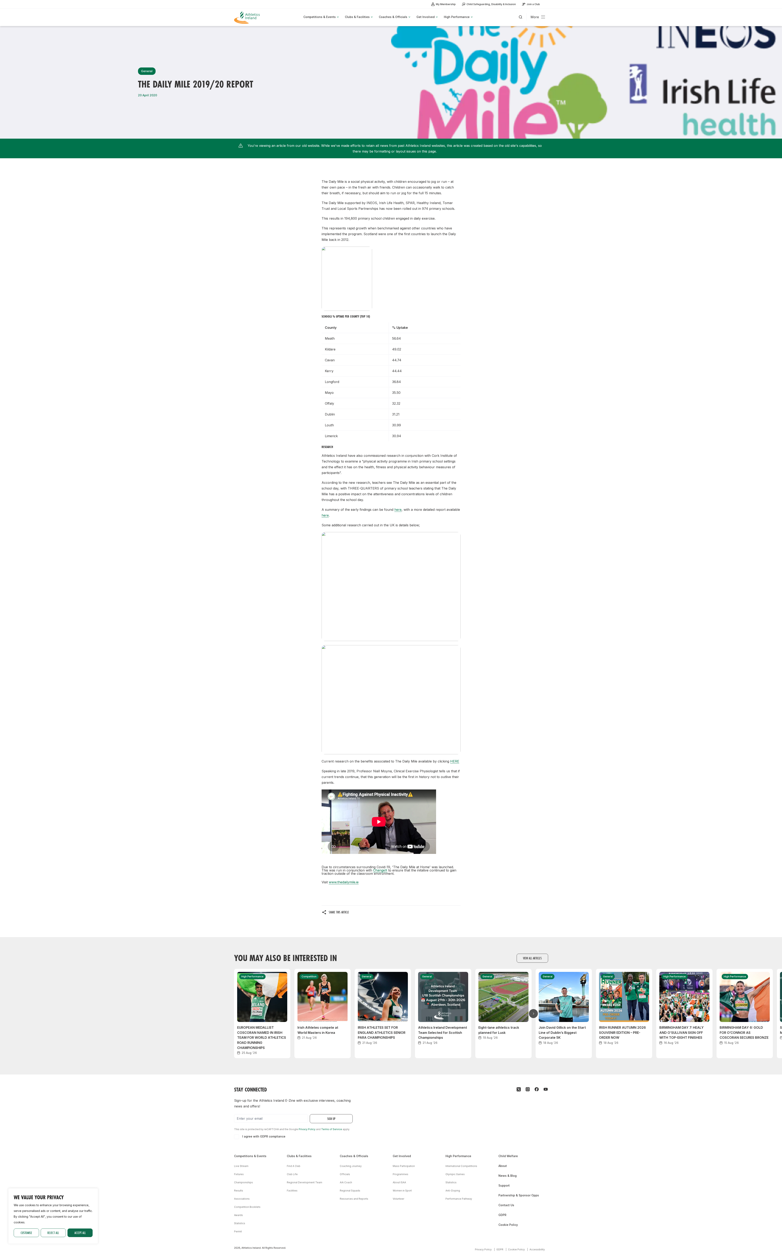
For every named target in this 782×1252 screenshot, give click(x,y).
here (398, 510)
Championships (243, 1182)
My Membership (446, 4)
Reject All (53, 1232)
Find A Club (293, 1166)
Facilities (292, 1190)
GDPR (502, 1215)
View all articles (532, 958)
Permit (238, 1231)
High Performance (458, 1156)
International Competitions (461, 1166)
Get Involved (402, 1156)
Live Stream (241, 1166)
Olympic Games (455, 1174)
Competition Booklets (247, 1206)
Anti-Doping (452, 1190)
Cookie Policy (508, 1224)
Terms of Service (331, 1129)
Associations (242, 1198)
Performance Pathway (458, 1198)
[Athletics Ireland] (247, 17)
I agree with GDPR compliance (263, 1136)
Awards (238, 1215)
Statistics (239, 1223)
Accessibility (537, 1249)
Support (504, 1185)
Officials (345, 1174)
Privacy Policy (307, 1129)
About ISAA (399, 1182)
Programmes (400, 1174)
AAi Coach (346, 1182)
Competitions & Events (250, 1156)
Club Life (292, 1174)
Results (238, 1190)
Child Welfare (508, 1156)
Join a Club (533, 4)
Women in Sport (402, 1190)
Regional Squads (350, 1190)
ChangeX (380, 870)
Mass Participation (404, 1166)
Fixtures (239, 1174)
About (502, 1166)
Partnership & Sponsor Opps (518, 1195)
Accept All (80, 1232)
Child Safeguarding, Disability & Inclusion (491, 4)
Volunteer (398, 1198)
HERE (454, 761)
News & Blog (507, 1175)
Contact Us (506, 1205)
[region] (53, 1216)
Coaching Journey (351, 1166)
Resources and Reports (354, 1198)
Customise (26, 1232)
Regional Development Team (304, 1182)
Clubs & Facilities (299, 1156)
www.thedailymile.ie (344, 882)
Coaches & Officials (354, 1156)
